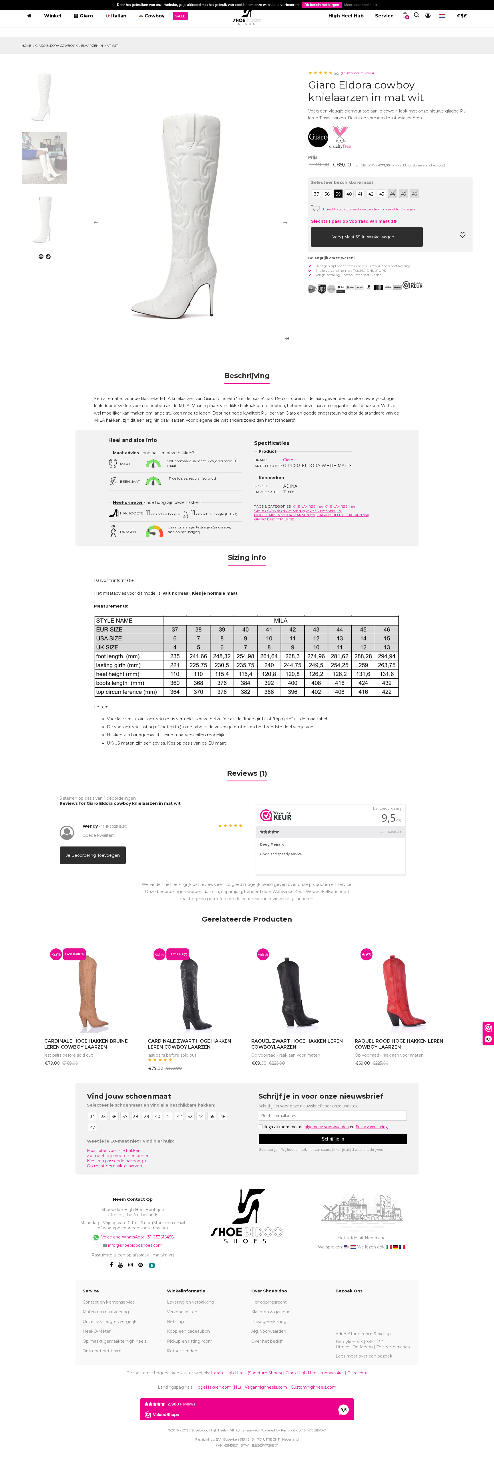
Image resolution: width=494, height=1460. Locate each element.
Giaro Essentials (274, 519)
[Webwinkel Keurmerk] (413, 285)
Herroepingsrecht (269, 1302)
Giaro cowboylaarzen (279, 510)
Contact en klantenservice (109, 1302)
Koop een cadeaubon (188, 1331)
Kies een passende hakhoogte (117, 1160)
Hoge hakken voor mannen (285, 515)
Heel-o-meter (128, 502)
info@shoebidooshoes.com (135, 1245)
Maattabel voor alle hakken (114, 1150)
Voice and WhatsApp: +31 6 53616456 (137, 1237)
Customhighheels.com (313, 1387)
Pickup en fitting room (189, 1341)
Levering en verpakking (190, 1302)
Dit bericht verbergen (321, 5)
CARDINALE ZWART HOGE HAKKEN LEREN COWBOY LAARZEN (189, 1044)
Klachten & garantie (270, 1311)
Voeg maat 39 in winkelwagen (363, 237)
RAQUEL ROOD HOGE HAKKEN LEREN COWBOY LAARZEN (399, 1044)
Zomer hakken (324, 510)
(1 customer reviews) (357, 73)
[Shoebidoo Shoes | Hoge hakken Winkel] (247, 15)
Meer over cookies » (360, 5)
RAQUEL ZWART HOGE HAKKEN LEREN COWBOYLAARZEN (297, 1044)
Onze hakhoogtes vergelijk (109, 1321)
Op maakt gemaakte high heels (114, 1341)
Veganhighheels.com (266, 1387)
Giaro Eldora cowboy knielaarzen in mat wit (76, 46)
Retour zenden (182, 1351)
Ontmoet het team (102, 1351)
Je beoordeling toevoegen (93, 855)
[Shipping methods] (326, 289)
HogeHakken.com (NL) (217, 1387)
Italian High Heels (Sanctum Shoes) (246, 1372)
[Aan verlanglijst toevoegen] (462, 237)
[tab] (247, 378)
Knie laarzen (308, 506)
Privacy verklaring (268, 1321)
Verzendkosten (182, 1311)
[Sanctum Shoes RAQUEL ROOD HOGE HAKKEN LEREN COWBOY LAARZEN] (402, 988)
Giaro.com (357, 1372)
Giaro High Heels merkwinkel (315, 1372)
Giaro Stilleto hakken (343, 515)
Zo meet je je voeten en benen (118, 1155)
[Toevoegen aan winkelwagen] (316, 237)
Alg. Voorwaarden (268, 1331)
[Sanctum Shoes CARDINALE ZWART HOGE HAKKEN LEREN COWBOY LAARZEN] (195, 988)
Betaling (175, 1321)
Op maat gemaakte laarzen (114, 1166)
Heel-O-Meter (97, 1331)
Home (26, 46)
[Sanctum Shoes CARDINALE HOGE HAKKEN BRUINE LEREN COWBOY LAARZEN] (91, 988)
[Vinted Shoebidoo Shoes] (152, 1265)
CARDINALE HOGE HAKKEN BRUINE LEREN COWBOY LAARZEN (86, 1044)
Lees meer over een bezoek (364, 1356)
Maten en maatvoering (106, 1311)
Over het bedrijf (266, 1341)
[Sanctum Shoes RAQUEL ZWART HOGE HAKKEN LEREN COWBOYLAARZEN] (298, 988)
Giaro (288, 459)
